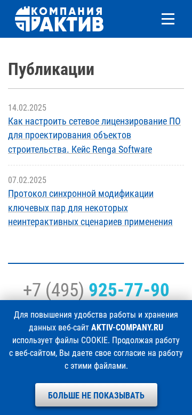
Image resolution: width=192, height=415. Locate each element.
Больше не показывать (96, 396)
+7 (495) (96, 290)
